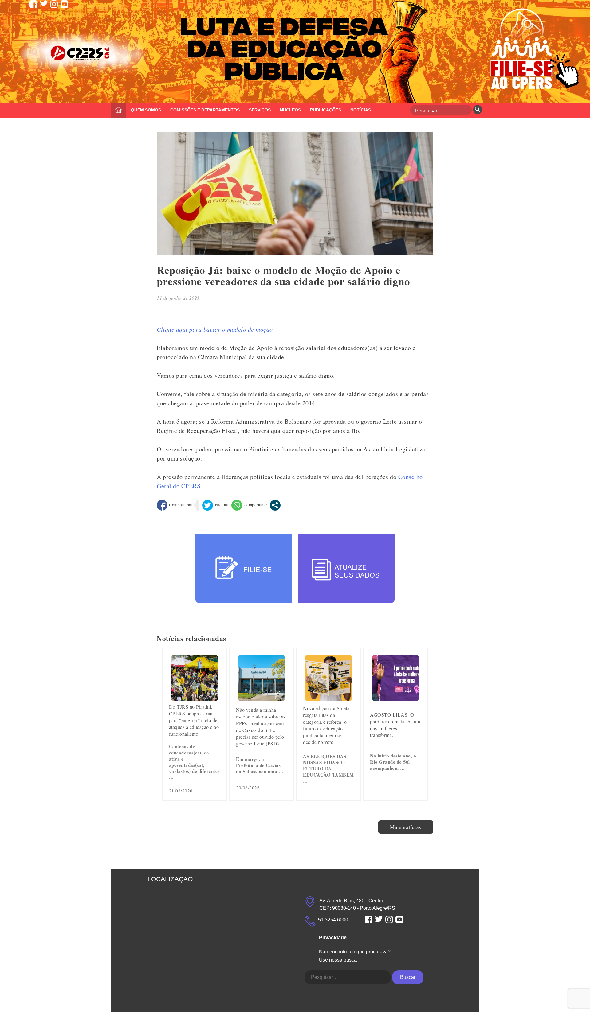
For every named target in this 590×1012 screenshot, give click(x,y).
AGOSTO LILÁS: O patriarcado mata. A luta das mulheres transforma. (395, 724)
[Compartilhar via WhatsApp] (249, 505)
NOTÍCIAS (360, 109)
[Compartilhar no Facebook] (175, 505)
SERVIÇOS (260, 109)
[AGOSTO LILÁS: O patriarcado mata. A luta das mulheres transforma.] (395, 699)
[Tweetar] (215, 505)
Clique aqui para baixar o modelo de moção (215, 329)
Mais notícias (405, 827)
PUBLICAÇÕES (325, 109)
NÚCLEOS (290, 109)
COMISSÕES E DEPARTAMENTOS (205, 109)
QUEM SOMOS (146, 109)
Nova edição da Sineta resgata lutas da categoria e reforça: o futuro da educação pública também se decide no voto (326, 725)
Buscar (407, 977)
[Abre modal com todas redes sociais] (275, 505)
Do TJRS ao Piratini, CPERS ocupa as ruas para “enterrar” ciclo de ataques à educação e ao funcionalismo (194, 720)
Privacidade (333, 937)
